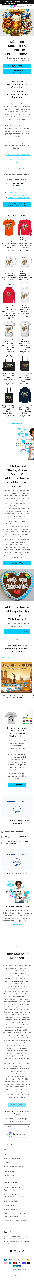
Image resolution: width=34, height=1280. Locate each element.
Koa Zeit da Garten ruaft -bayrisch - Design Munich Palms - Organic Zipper (25, 409)
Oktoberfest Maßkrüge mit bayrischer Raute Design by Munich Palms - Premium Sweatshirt (25, 243)
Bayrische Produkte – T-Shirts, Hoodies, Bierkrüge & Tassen (13, 696)
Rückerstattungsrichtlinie (12, 1158)
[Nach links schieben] (13, 703)
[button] (2, 6)
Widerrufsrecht (9, 1273)
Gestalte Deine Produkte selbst (17, 563)
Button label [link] (17, 1105)
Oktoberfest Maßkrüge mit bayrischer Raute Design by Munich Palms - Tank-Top (25, 309)
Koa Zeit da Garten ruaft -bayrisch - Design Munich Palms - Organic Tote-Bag (25, 377)
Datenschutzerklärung (21, 1273)
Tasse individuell (9, 1205)
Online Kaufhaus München (19, 1269)
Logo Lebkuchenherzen (17, 631)
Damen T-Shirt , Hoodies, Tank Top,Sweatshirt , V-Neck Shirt (14, 1195)
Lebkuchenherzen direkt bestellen (18, 155)
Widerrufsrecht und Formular (13, 1167)
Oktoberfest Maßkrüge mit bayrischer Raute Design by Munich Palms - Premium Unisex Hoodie (9, 310)
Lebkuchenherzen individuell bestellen (17, 204)
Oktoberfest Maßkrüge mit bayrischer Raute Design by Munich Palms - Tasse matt (24, 275)
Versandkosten (9, 1171)
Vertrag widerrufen (10, 1175)
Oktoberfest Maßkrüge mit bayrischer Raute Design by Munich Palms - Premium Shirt (9, 243)
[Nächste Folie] (21, 640)
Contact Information (10, 1225)
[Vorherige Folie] (13, 640)
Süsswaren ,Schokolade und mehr (15, 1220)
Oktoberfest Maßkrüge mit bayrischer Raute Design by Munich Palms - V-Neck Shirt (9, 344)
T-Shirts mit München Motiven (19, 195)
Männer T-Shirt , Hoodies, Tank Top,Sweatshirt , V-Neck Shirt (14, 1189)
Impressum (7, 1154)
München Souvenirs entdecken (17, 66)
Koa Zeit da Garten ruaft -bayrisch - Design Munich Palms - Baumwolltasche (9, 409)
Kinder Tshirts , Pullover (12, 1201)
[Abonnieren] (28, 1126)
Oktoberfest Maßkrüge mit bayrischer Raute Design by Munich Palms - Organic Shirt (25, 344)
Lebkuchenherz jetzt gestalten (17, 71)
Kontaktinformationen (25, 1276)
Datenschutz (8, 1162)
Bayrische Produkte (10, 1209)
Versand (7, 1276)
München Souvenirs (19, 190)
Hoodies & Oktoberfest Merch (19, 198)
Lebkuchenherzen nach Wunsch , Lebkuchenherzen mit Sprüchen (15, 1215)
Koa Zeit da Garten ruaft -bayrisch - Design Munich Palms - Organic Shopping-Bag (9, 377)
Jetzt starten (17, 785)
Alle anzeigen (17, 423)
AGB (5, 1149)
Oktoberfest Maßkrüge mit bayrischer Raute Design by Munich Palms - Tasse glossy (9, 276)
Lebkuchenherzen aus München (18, 192)
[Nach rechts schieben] (21, 703)
